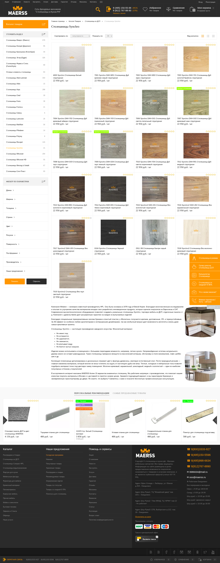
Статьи (91, 507)
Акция (91, 455)
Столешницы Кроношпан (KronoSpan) (20, 52)
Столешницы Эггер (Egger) (16, 58)
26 (44, 119)
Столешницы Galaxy (14, 113)
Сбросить (36, 281)
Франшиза (93, 502)
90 (44, 65)
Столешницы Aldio (13, 84)
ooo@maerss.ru (197, 477)
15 (44, 84)
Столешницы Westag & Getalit (17, 165)
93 (44, 171)
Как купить (93, 468)
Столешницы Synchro (14, 148)
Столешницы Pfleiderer (15, 130)
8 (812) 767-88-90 (122, 10)
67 (44, 165)
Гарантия (92, 481)
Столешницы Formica (14, 107)
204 (43, 154)
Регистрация (210, 2)
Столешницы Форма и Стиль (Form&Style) (17, 65)
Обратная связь (14, 560)
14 (44, 130)
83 (44, 72)
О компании (93, 459)
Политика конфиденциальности (101, 520)
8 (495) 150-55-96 (122, 8)
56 (44, 125)
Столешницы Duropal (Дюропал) (18, 46)
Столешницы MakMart (14, 125)
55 (44, 160)
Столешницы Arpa (13, 90)
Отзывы (92, 485)
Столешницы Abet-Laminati (16, 78)
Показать (14, 281)
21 (44, 107)
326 (43, 58)
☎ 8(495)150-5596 (199, 455)
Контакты (92, 494)
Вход (201, 2)
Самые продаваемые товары (129, 393)
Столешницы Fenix (13, 101)
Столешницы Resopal (14, 142)
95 (44, 46)
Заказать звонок (119, 13)
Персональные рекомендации (91, 393)
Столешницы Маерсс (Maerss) (17, 40)
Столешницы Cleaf (13, 95)
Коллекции (93, 511)
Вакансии (92, 498)
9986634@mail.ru (198, 472)
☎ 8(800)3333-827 (199, 449)
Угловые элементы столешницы (18, 72)
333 (43, 78)
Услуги (91, 472)
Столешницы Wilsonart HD (16, 160)
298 (43, 90)
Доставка (92, 477)
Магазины (93, 490)
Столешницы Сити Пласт (15, 171)
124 (43, 142)
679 (43, 40)
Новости (92, 464)
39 (44, 101)
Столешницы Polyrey (14, 136)
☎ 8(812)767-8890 (199, 466)
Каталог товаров (14, 24)
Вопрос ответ (94, 515)
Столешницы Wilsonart (14, 154)
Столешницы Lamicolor (15, 119)
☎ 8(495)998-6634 (199, 460)
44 (44, 52)
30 (44, 95)
